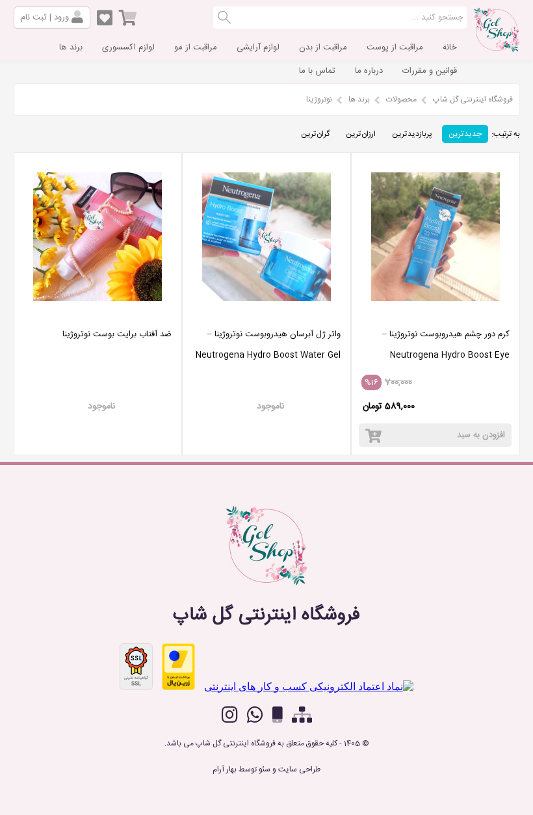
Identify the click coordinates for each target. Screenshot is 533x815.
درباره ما (369, 71)
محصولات (401, 99)
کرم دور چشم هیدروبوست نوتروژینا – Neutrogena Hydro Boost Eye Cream (446, 355)
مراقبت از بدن (323, 47)
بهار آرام (225, 769)
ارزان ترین (361, 133)
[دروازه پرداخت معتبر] (178, 666)
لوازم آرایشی (258, 47)
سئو (264, 769)
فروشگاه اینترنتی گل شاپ (473, 99)
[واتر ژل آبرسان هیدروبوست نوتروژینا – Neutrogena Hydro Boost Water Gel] (266, 313)
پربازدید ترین (412, 133)
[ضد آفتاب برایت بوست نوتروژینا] (98, 313)
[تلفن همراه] (277, 715)
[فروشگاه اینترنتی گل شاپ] (496, 48)
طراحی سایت (299, 769)
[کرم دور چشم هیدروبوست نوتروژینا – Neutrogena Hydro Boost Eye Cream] (435, 313)
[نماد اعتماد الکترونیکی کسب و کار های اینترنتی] (308, 686)
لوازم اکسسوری (128, 47)
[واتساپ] (255, 715)
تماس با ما (317, 71)
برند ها (71, 47)
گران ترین (315, 133)
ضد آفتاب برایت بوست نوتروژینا (117, 334)
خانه (450, 47)
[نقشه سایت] (302, 715)
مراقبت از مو (195, 47)
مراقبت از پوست (395, 47)
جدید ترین (465, 133)
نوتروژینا (319, 99)
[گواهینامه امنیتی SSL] (136, 666)
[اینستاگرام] (230, 715)
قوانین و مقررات (429, 71)
